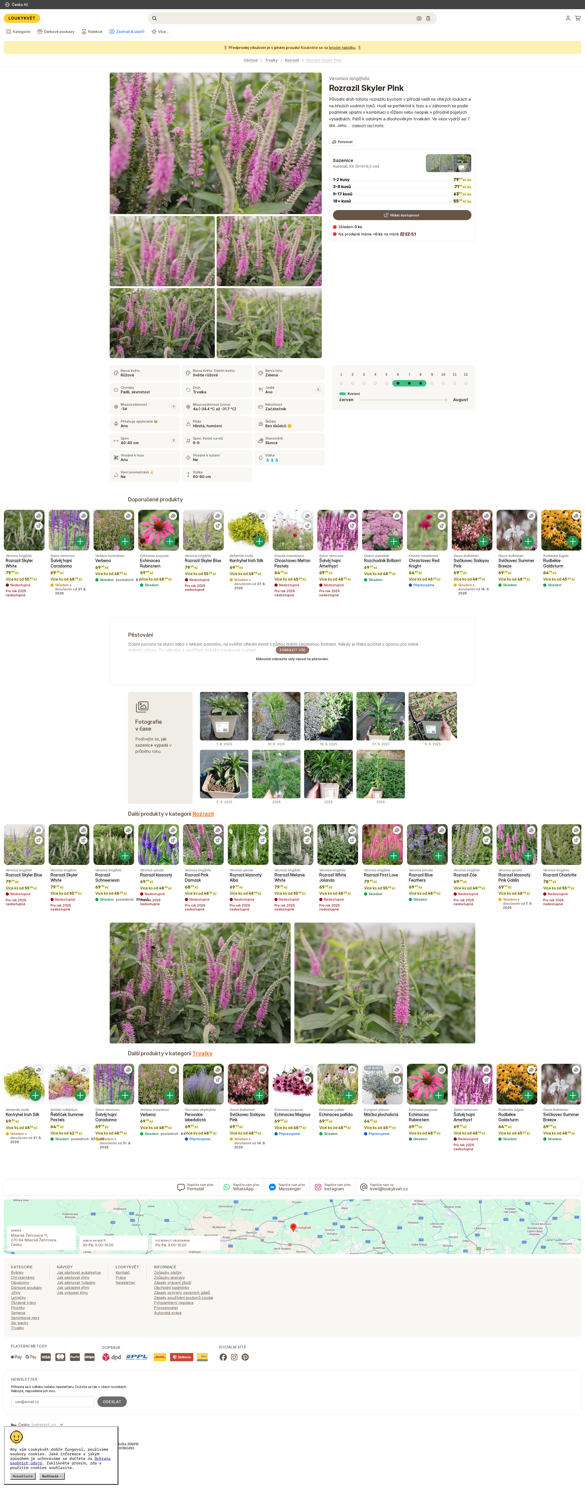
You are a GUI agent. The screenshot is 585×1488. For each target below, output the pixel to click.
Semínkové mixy (25, 1317)
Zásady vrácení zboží (172, 1282)
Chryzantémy (23, 1277)
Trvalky (271, 60)
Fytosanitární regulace (174, 1302)
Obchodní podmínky (171, 1287)
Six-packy (19, 1323)
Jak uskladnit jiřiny (73, 1287)
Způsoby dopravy (169, 1277)
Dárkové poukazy (26, 1287)
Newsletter (125, 1282)
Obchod (251, 60)
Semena (18, 1312)
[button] (374, 234)
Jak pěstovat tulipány (76, 1282)
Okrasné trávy (23, 1302)
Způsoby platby (168, 1272)
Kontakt (123, 1272)
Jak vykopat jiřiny (72, 1292)
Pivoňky (18, 1307)
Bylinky (17, 1272)
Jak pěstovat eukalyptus (79, 1272)
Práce (121, 1277)
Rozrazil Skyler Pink (323, 60)
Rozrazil (292, 60)
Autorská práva (167, 1312)
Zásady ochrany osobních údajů (182, 1292)
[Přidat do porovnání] (39, 516)
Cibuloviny (20, 1282)
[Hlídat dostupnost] (39, 526)
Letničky (18, 1297)
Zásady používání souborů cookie (183, 1297)
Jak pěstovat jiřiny (73, 1277)
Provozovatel (166, 1307)
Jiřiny (16, 1292)
